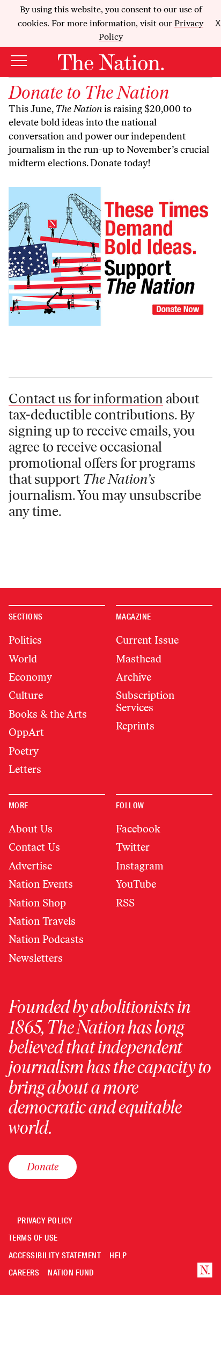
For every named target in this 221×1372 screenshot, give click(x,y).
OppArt (26, 732)
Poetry (24, 751)
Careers (24, 1273)
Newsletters (36, 958)
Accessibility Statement (55, 1255)
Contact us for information (86, 398)
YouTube (136, 884)
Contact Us (34, 847)
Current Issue (147, 640)
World (23, 659)
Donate (42, 1166)
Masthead (138, 659)
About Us (31, 829)
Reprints (135, 726)
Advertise (30, 866)
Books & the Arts (48, 714)
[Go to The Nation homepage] (111, 62)
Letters (25, 769)
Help (118, 1255)
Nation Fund (70, 1273)
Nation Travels (42, 921)
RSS (125, 903)
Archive (133, 677)
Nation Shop (37, 903)
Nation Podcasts (46, 939)
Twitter (133, 847)
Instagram (140, 866)
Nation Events (41, 884)
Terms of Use (33, 1238)
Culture (26, 695)
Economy (30, 677)
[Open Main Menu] (19, 61)
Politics (25, 640)
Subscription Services (145, 701)
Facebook (138, 829)
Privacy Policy (45, 1221)
